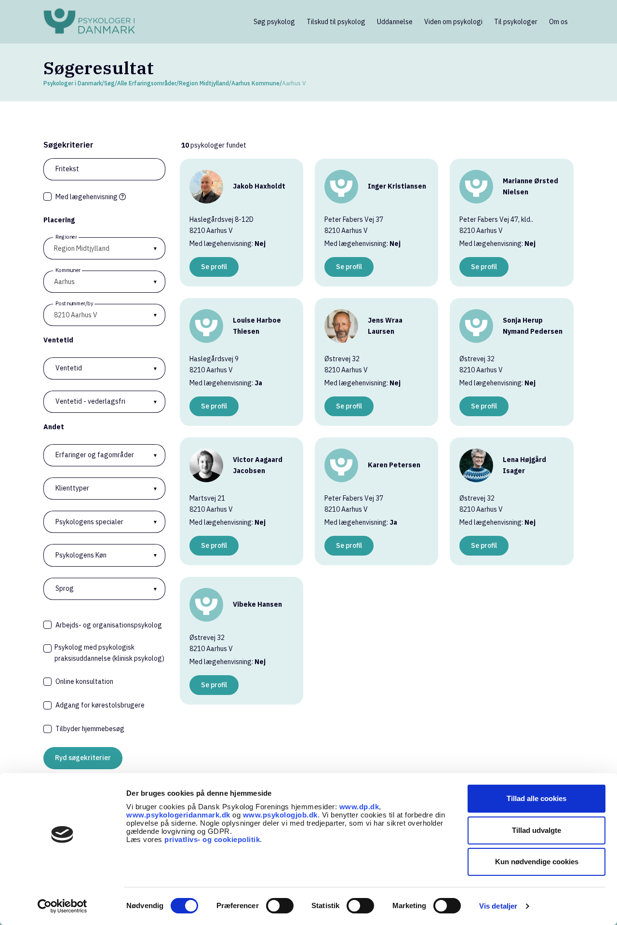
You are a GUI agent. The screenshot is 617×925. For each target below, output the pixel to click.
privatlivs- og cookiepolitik (212, 839)
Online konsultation (84, 681)
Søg (109, 83)
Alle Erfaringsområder (146, 83)
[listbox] (104, 248)
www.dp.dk (359, 807)
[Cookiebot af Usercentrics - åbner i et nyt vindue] (62, 906)
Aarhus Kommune (255, 83)
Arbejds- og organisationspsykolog (108, 625)
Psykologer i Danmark (72, 83)
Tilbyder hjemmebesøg (89, 728)
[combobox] (104, 282)
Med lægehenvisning (87, 196)
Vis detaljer (498, 906)
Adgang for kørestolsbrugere (100, 705)
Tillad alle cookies (536, 798)
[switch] (280, 905)
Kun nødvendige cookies (536, 861)
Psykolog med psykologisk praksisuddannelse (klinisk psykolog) (109, 653)
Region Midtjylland (204, 83)
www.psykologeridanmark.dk (178, 815)
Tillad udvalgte (536, 830)
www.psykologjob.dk (280, 815)
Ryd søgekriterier (83, 757)
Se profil (214, 266)
